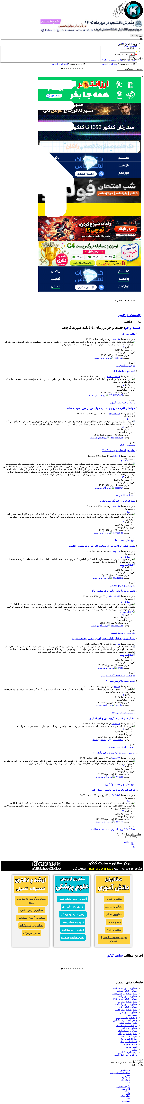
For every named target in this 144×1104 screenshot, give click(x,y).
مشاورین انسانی (114, 914)
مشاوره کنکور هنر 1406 (126, 1009)
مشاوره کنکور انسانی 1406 (124, 988)
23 (123, 811)
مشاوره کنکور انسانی (127, 991)
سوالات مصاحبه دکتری (126, 1025)
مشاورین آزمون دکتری (31, 910)
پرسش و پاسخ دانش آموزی (122, 403)
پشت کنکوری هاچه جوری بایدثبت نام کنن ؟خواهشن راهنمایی (101, 545)
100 (122, 567)
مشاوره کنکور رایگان (127, 1033)
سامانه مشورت (130, 1044)
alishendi (116, 456)
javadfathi (116, 723)
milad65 (119, 822)
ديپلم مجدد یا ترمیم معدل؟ (120, 680)
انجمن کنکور (129, 842)
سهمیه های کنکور (127, 445)
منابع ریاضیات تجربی (125, 365)
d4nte (117, 644)
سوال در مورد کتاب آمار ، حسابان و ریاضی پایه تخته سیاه (103, 638)
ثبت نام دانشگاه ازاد (124, 370)
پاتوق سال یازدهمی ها (125, 540)
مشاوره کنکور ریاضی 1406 (124, 993)
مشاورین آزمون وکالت (31, 925)
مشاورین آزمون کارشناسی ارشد (31, 901)
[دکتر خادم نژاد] (89, 265)
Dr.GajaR (116, 795)
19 (123, 427)
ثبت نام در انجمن (60, 64)
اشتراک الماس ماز (128, 1039)
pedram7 (119, 488)
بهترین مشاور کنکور (128, 1023)
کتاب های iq (128, 333)
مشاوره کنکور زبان (128, 1007)
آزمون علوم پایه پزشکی (72, 914)
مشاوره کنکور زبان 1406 (125, 1004)
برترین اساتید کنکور (128, 1052)
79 (123, 615)
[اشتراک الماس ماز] (89, 291)
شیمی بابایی (131, 1047)
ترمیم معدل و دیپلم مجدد (123, 712)
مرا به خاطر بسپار (123, 54)
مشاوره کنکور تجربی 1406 (125, 999)
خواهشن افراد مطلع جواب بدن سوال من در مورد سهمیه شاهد (101, 408)
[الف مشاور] (89, 240)
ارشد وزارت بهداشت (73, 929)
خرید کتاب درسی (129, 1036)
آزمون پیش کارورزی (73, 906)
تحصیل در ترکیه (31, 933)
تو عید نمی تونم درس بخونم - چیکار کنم (113, 789)
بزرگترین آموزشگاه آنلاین (125, 1055)
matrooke (116, 339)
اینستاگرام (126, 1077)
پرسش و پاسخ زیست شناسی (121, 747)
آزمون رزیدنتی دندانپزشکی (73, 899)
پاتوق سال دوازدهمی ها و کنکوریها (119, 784)
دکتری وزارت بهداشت (72, 937)
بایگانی (132, 844)
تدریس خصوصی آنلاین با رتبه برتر (114, 939)
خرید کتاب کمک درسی (126, 1017)
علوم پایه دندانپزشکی (73, 922)
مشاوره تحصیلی (129, 1028)
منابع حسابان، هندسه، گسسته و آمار (118, 675)
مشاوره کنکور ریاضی (127, 996)
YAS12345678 (113, 376)
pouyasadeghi (114, 413)
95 (123, 477)
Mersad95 (115, 758)
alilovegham (114, 551)
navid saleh (118, 578)
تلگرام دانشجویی (123, 1087)
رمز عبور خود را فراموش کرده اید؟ (118, 60)
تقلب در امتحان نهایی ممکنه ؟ (118, 450)
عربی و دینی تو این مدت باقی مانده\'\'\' (113, 752)
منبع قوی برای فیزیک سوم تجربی (117, 500)
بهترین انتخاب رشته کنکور (125, 1020)
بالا (134, 847)
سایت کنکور (114, 955)
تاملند (134, 1049)
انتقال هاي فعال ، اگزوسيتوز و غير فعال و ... (111, 718)
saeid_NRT (118, 739)
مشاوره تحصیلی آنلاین (127, 1031)
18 (123, 522)
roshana (119, 777)
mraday (117, 686)
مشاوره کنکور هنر (128, 1012)
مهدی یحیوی (131, 1015)
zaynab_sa (118, 533)
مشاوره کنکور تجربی (127, 1001)
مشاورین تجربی (113, 899)
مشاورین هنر (114, 922)
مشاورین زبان (114, 929)
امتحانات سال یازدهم (125, 495)
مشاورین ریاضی (113, 906)
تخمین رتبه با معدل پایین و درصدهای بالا (113, 590)
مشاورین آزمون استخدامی (31, 917)
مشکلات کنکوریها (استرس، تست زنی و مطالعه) (113, 829)
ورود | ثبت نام (136, 36)
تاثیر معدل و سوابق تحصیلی (122, 585)
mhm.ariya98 (114, 596)
